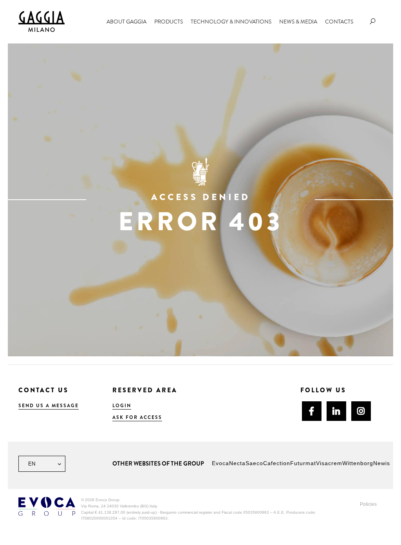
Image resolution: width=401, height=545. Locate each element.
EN (31, 464)
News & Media (298, 21)
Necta (237, 463)
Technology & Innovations (231, 21)
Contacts (339, 21)
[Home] (41, 21)
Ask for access (137, 417)
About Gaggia (126, 21)
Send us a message (48, 405)
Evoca (220, 463)
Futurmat (303, 463)
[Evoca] (46, 506)
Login (121, 405)
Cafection (276, 463)
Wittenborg (357, 463)
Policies (368, 504)
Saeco (254, 463)
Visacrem (329, 463)
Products (168, 21)
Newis (381, 463)
